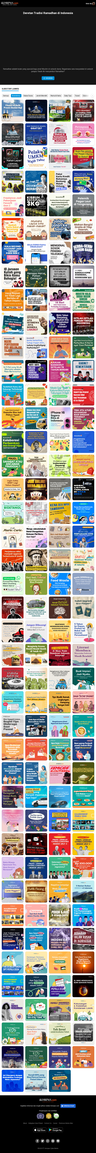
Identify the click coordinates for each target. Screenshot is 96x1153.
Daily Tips (67, 96)
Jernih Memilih (41, 96)
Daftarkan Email (69, 1106)
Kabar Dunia (28, 96)
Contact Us (48, 1123)
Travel (77, 96)
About (25, 1123)
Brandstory (16, 96)
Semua (6, 96)
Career (55, 1123)
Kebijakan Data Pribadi (35, 1123)
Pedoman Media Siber (66, 1123)
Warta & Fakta (56, 96)
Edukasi (86, 96)
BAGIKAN (49, 78)
